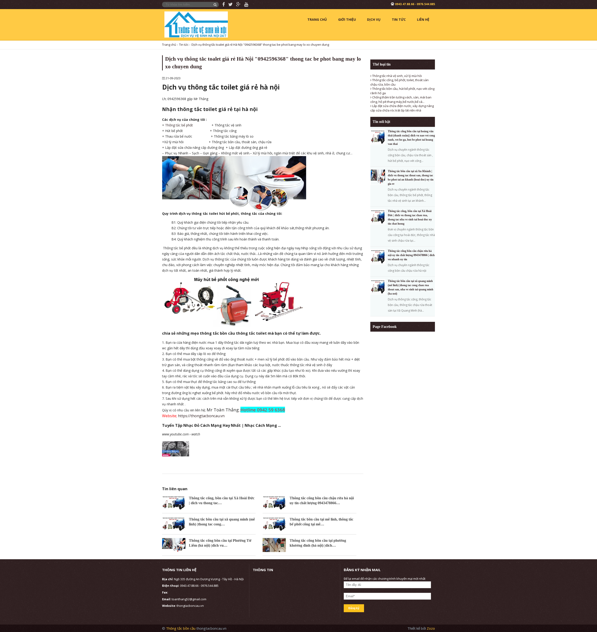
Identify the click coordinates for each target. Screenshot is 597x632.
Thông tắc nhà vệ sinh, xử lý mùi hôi (396, 76)
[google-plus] (237, 4)
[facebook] (222, 4)
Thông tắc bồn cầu (181, 628)
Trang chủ (317, 19)
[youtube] (244, 4)
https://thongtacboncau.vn (201, 415)
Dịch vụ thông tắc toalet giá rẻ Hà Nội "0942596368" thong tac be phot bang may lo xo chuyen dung (260, 44)
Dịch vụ (374, 19)
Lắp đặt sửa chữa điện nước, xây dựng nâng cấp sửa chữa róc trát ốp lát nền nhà (402, 108)
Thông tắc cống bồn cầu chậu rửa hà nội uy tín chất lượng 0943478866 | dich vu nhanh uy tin (411, 255)
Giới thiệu (347, 19)
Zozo (431, 628)
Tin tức (399, 19)
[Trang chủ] (196, 24)
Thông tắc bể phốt (179, 125)
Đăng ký (353, 608)
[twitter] (229, 4)
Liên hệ (423, 19)
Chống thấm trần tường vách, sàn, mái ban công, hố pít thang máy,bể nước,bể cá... (400, 99)
